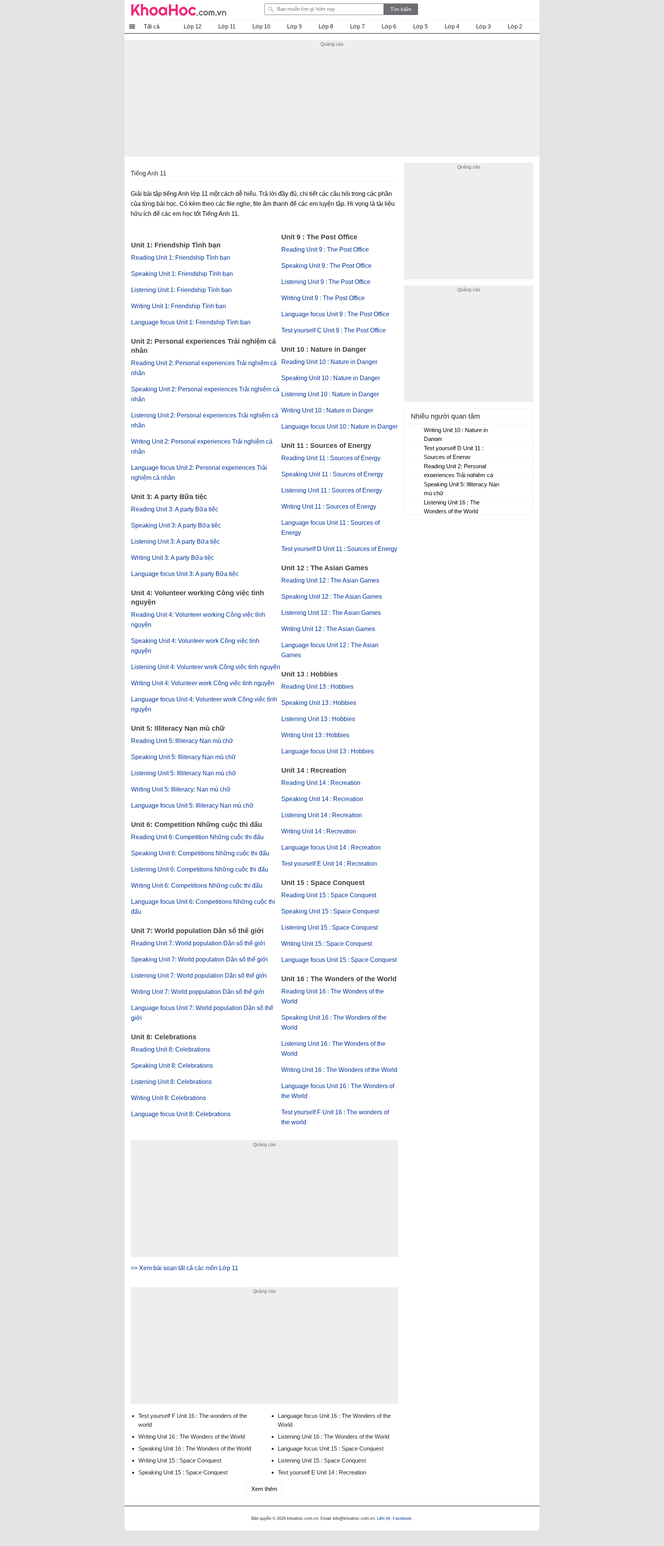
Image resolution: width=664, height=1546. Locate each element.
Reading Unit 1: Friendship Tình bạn (180, 257)
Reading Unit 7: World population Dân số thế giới (198, 943)
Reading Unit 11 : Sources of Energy (330, 458)
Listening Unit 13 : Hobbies (318, 719)
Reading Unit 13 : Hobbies (317, 686)
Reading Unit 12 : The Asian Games (330, 580)
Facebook (402, 1518)
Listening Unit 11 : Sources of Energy (331, 490)
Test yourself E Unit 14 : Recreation (329, 863)
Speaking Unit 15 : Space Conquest (330, 911)
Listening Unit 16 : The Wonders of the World (452, 506)
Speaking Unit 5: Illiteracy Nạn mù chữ (183, 757)
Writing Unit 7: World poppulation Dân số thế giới (197, 991)
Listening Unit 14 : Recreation (321, 815)
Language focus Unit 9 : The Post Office (335, 314)
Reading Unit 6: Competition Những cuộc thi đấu (197, 837)
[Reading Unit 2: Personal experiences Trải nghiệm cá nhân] (414, 470)
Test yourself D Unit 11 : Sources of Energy (339, 549)
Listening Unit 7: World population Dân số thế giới (199, 975)
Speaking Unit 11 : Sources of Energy (332, 474)
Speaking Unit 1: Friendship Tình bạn (182, 273)
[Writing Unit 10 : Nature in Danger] (414, 433)
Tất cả (151, 26)
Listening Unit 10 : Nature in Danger (330, 394)
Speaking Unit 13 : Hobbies (318, 703)
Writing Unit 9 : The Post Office (323, 298)
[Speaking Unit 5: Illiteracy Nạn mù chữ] (414, 488)
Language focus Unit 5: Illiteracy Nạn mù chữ (192, 805)
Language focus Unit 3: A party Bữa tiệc (185, 574)
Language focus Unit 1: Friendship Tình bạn (191, 322)
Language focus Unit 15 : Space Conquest (339, 960)
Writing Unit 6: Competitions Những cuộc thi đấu (196, 885)
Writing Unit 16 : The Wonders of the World (339, 1070)
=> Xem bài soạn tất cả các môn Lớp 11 (184, 1268)
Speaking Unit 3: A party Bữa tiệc (176, 525)
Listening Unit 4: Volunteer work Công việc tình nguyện (205, 667)
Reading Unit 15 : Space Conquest (328, 895)
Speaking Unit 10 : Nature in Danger (330, 378)
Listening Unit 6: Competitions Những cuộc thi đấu (199, 869)
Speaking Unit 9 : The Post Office (326, 265)
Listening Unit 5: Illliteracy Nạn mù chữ (183, 773)
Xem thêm (264, 1489)
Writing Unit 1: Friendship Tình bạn (178, 306)
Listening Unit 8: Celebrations (171, 1082)
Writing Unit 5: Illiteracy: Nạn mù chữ (181, 789)
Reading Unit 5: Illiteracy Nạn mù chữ (182, 741)
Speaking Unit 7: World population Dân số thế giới (199, 959)
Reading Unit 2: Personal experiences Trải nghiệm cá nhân (458, 471)
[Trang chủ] (179, 9)
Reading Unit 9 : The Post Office (325, 249)
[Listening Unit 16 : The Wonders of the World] (414, 506)
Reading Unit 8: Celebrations (170, 1049)
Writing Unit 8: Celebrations (168, 1098)
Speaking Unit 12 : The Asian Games (331, 596)
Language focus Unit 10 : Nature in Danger (339, 426)
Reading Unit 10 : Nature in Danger (329, 362)
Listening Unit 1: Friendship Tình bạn (181, 290)
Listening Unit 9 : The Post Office (325, 282)
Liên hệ (383, 1518)
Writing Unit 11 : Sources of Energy (328, 506)
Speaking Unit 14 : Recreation (322, 799)
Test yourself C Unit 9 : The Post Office (333, 330)
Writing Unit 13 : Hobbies (315, 735)
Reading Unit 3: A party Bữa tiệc (174, 509)
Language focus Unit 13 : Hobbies (327, 751)
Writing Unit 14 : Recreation (318, 831)
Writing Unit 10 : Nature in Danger (327, 410)
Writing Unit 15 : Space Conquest (326, 943)
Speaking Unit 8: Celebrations (172, 1065)
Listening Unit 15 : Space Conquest (329, 927)
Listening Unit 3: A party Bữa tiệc (175, 541)
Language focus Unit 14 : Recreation (331, 847)
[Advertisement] (332, 103)
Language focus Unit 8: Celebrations (181, 1114)
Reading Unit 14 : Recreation (320, 783)
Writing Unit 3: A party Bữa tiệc (172, 557)
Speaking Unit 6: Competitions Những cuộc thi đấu (200, 853)
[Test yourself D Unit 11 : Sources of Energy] (414, 452)
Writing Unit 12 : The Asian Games (328, 629)
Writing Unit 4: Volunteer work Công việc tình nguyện (202, 683)
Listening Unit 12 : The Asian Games (331, 612)
